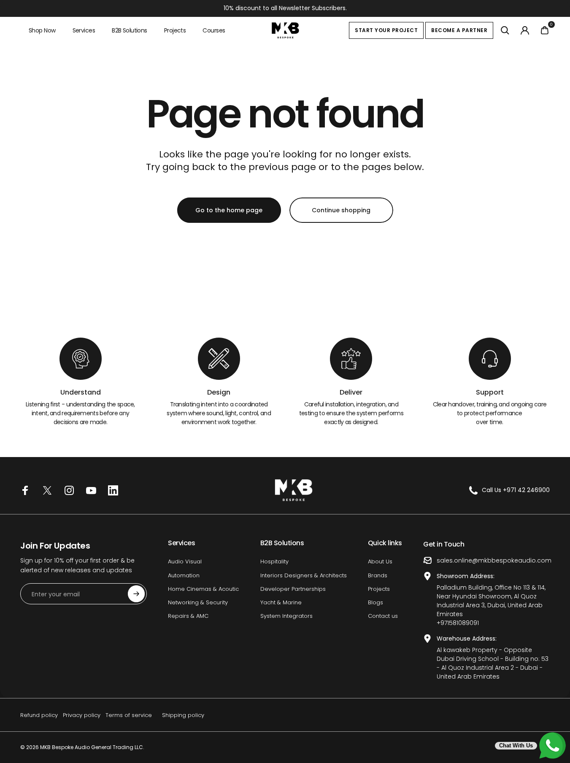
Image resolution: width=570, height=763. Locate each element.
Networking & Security (198, 602)
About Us (380, 561)
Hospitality (274, 561)
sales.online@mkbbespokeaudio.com (494, 560)
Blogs (375, 602)
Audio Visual (185, 561)
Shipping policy (183, 715)
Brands (377, 575)
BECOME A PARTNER (459, 30)
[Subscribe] (136, 593)
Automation (184, 575)
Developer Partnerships (293, 589)
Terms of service (128, 715)
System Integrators (286, 616)
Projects (379, 589)
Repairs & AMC (188, 616)
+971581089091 (458, 623)
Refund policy (39, 715)
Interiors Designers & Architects (303, 575)
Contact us (383, 616)
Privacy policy (81, 715)
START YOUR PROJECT (386, 30)
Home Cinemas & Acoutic (203, 589)
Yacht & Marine (281, 602)
